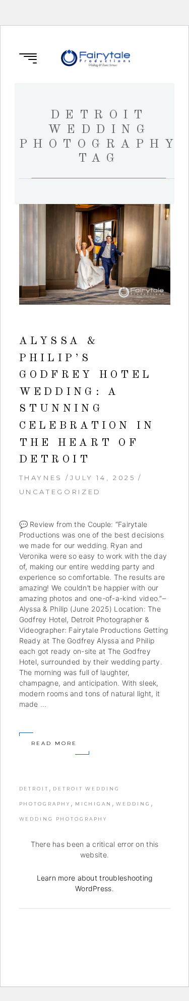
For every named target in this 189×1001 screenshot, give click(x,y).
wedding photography (63, 819)
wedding (133, 804)
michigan (93, 804)
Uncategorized (60, 492)
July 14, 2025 (102, 478)
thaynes (40, 478)
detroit (34, 788)
